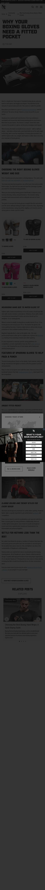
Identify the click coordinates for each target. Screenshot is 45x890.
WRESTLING (34, 459)
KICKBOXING (34, 455)
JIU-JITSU (33, 445)
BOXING (34, 442)
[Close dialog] (44, 429)
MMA (33, 449)
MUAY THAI (34, 452)
